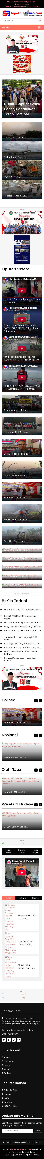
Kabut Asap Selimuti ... (15, 475)
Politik (8, 898)
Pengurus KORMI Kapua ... (17, 432)
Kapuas (7, 1094)
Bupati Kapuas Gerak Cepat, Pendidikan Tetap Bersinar (22, 109)
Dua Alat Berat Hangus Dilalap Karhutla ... (23, 623)
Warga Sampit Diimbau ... (17, 550)
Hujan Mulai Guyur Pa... (15, 137)
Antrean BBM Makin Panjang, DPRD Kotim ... (20, 638)
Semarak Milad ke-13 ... (15, 497)
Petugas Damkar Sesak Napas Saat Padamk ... (20, 659)
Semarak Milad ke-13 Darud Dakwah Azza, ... (23, 610)
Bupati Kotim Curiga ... (15, 585)
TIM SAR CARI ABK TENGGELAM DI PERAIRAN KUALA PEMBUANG (22, 387)
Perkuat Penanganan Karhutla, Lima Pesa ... (23, 631)
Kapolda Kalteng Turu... (15, 196)
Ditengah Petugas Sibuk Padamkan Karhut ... (20, 652)
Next (39, 98)
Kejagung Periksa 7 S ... (15, 757)
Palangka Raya (10, 1090)
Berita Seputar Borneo (20, 1149)
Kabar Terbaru (8, 851)
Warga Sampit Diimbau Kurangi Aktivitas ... (23, 626)
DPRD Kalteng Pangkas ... (17, 454)
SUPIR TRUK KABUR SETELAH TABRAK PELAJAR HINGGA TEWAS (21, 358)
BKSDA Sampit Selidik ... (16, 827)
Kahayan (8, 1102)
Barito (6, 1098)
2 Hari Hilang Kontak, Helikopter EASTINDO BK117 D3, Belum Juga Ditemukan (21, 328)
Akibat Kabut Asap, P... (15, 157)
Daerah (35, 898)
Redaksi (8, 7)
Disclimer (36, 7)
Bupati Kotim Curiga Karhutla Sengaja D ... (23, 647)
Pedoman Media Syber (22, 7)
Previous (5, 98)
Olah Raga (8, 1061)
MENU (5, 27)
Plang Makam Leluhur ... (16, 410)
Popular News (22, 851)
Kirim (38, 1131)
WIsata (7, 1069)
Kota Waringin (10, 1106)
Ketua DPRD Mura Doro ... (17, 519)
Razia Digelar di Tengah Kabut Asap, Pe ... (22, 644)
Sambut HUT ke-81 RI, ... (16, 792)
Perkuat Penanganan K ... (16, 559)
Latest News (35, 851)
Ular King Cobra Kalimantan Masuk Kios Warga (22, 300)
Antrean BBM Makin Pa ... (16, 567)
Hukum (22, 898)
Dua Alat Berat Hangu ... (16, 541)
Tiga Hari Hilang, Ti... (14, 176)
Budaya (7, 1073)
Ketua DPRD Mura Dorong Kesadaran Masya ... (21, 617)
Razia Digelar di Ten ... (15, 576)
